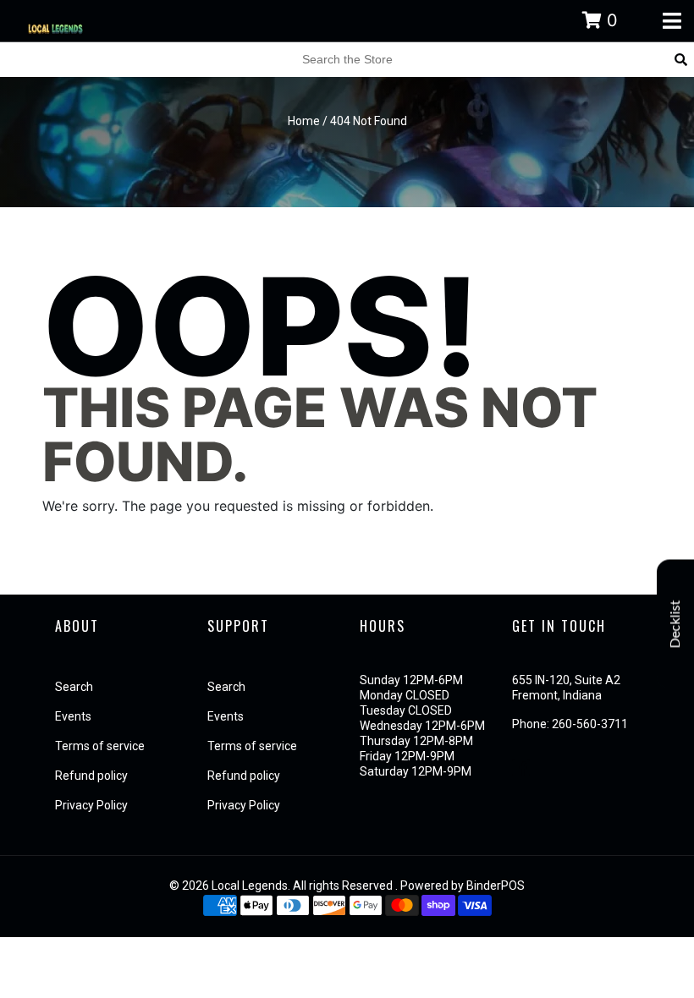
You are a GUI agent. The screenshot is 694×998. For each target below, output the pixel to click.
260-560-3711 (590, 724)
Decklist (675, 624)
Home (304, 121)
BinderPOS (495, 885)
